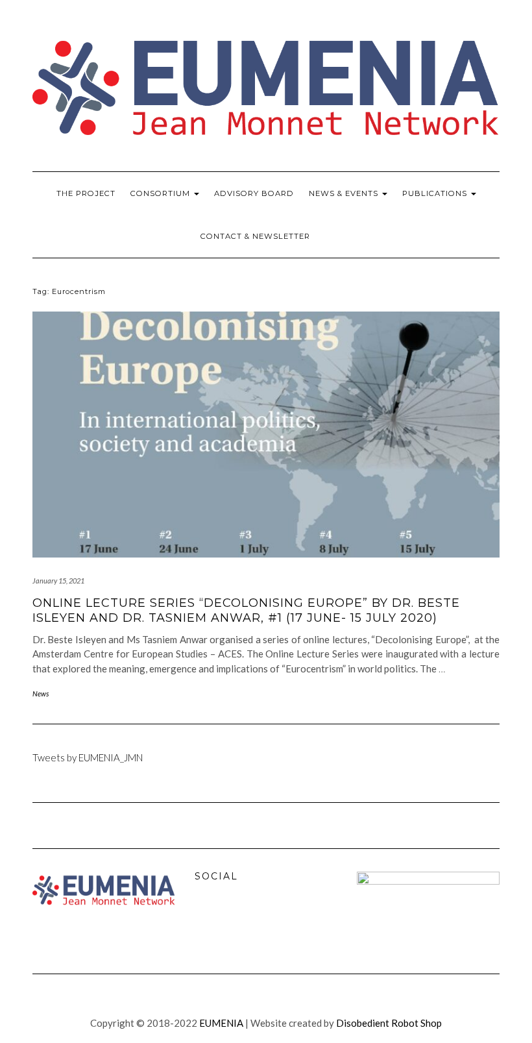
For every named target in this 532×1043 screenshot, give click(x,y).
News (40, 693)
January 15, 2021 (58, 580)
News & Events (345, 193)
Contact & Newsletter (255, 236)
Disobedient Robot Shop (389, 1023)
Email (263, 920)
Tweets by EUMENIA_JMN (87, 757)
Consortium (161, 193)
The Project (85, 193)
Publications (436, 193)
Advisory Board (254, 193)
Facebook (208, 920)
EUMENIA (221, 1023)
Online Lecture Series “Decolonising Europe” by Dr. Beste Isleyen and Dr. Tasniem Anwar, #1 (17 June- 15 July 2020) (246, 610)
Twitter (235, 920)
